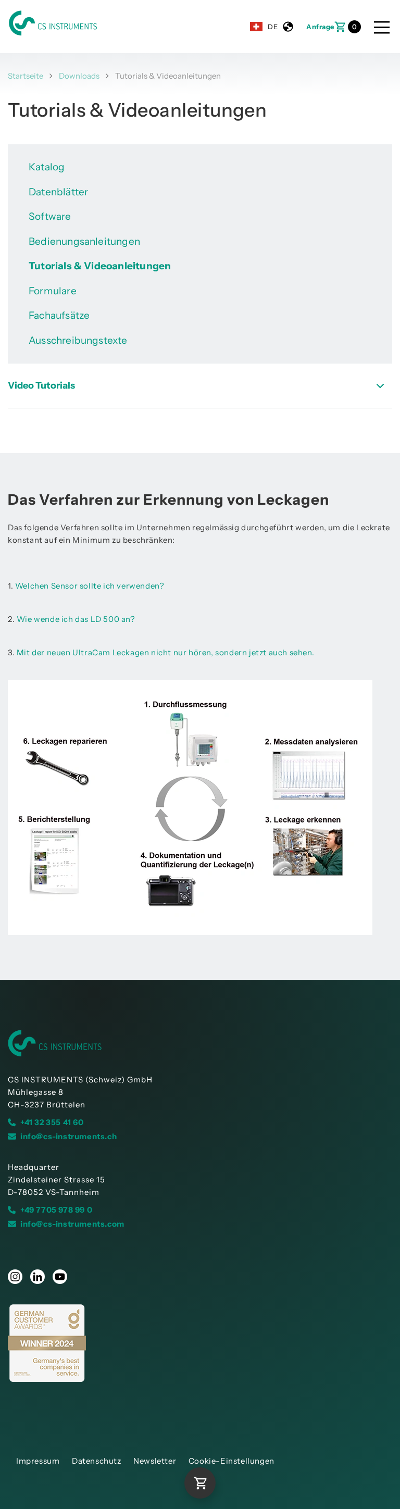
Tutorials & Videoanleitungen (100, 266)
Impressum (37, 1461)
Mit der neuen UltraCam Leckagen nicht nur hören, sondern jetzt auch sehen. (165, 652)
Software (50, 216)
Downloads (79, 76)
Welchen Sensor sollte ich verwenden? (90, 586)
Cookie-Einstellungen (231, 1461)
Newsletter (154, 1461)
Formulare (53, 291)
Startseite (25, 76)
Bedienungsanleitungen (84, 241)
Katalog (47, 167)
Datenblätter (58, 192)
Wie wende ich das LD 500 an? (76, 619)
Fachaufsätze (59, 315)
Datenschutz (96, 1461)
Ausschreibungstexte (78, 340)
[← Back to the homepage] (200, 1043)
